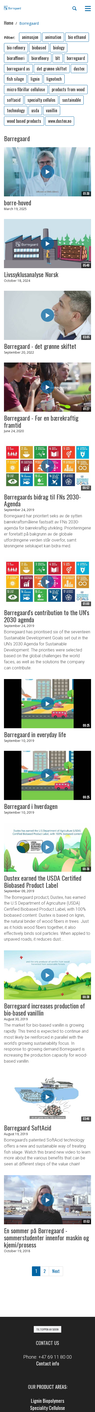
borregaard (76, 58)
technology (16, 110)
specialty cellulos (41, 100)
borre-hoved (17, 202)
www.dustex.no (59, 121)
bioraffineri (16, 58)
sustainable (71, 100)
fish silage (15, 79)
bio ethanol (77, 37)
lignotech (54, 79)
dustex (79, 68)
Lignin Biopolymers (47, 1400)
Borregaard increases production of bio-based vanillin (44, 1009)
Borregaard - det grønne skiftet (40, 346)
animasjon (30, 37)
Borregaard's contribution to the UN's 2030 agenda (46, 616)
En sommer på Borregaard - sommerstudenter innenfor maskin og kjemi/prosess (46, 1237)
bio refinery (16, 47)
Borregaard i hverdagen (31, 806)
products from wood (68, 89)
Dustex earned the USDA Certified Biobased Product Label (42, 881)
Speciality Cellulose (47, 1407)
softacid (14, 100)
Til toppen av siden (47, 1329)
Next (56, 1271)
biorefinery (40, 58)
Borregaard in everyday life (35, 734)
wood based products (24, 121)
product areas (51, 1386)
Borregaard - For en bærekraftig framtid (41, 421)
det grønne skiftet (52, 68)
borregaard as (18, 68)
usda (35, 110)
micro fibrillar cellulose (26, 89)
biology (58, 47)
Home (8, 23)
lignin (35, 79)
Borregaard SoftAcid (27, 1127)
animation (53, 37)
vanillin (51, 110)
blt (57, 58)
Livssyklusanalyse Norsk (31, 274)
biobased (39, 47)
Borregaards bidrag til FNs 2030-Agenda (42, 500)
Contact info (47, 1363)
